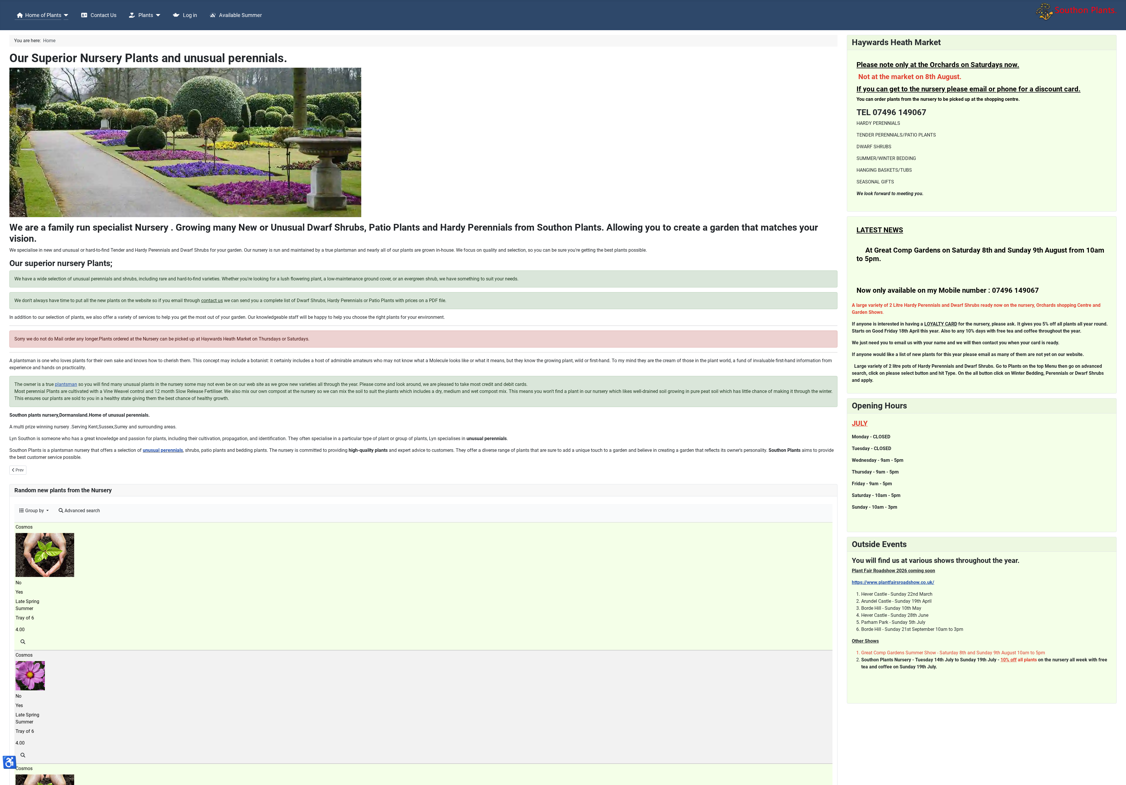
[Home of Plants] (65, 15)
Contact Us (102, 15)
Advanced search (81, 510)
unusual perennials (163, 450)
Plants (145, 15)
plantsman (66, 384)
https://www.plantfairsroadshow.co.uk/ (893, 582)
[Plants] (156, 15)
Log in (189, 15)
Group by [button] (34, 510)
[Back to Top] (1115, 774)
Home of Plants (43, 15)
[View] (23, 642)
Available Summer (240, 15)
